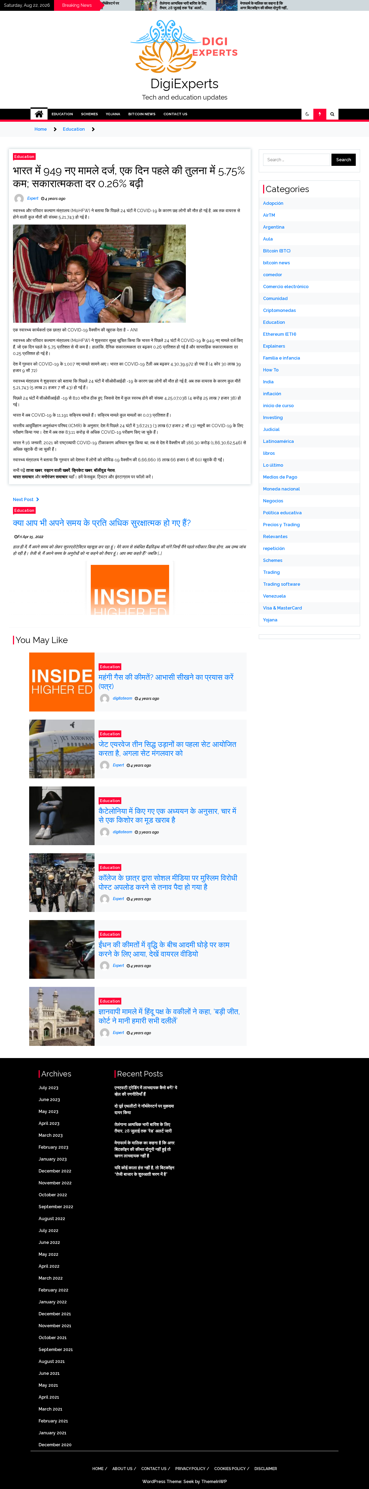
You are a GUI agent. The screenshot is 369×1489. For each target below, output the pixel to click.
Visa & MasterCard (282, 608)
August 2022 (52, 1218)
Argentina (273, 227)
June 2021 (49, 1373)
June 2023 (49, 1099)
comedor (272, 274)
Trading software (281, 584)
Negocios (273, 500)
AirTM (269, 215)
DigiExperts (184, 83)
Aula (268, 239)
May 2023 (48, 1111)
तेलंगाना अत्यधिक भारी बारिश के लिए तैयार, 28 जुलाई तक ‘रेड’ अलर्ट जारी (148, 5)
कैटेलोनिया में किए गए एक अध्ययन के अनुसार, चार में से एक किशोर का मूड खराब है (167, 816)
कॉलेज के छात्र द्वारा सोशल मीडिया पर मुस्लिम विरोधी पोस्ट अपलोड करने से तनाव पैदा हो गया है (168, 883)
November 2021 (55, 1325)
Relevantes (275, 536)
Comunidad (275, 298)
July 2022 (48, 1230)
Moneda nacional (281, 489)
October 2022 (53, 1194)
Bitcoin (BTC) (276, 250)
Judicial (271, 429)
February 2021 (53, 1421)
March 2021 (50, 1409)
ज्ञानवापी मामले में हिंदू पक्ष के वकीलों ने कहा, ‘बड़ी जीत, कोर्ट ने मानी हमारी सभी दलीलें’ (169, 1016)
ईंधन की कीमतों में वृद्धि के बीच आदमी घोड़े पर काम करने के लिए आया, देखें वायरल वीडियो (164, 949)
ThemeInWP (214, 1481)
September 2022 (56, 1206)
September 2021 (56, 1349)
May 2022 (48, 1254)
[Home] (39, 114)
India (268, 381)
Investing (273, 417)
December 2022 (55, 1171)
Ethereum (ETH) (279, 334)
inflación (272, 393)
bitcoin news (141, 114)
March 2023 (51, 1135)
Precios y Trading (281, 524)
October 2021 (53, 1337)
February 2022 (53, 1290)
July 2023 (48, 1087)
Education (62, 114)
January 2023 (53, 1159)
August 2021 (52, 1361)
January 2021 (52, 1432)
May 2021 (48, 1385)
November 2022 (55, 1182)
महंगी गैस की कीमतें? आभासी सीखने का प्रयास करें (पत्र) (166, 682)
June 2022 (49, 1242)
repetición (274, 548)
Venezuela (274, 596)
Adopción (273, 203)
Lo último (273, 465)
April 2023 (49, 1123)
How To (271, 370)
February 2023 (53, 1147)
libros (269, 453)
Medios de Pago (280, 477)
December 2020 (55, 1444)
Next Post (23, 499)
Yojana (113, 114)
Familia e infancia (281, 358)
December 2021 (55, 1313)
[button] (307, 114)
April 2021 (49, 1397)
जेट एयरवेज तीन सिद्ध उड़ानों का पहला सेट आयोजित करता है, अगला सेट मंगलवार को (167, 749)
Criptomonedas (279, 310)
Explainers (274, 346)
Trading (271, 572)
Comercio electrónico (285, 286)
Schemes (89, 114)
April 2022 (49, 1266)
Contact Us (175, 114)
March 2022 (51, 1278)
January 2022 (53, 1301)
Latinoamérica (278, 441)
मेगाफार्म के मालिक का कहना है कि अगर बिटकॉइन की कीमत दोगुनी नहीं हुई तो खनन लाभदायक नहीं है (229, 5)
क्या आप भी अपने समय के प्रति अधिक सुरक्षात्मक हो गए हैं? (102, 523)
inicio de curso (278, 405)
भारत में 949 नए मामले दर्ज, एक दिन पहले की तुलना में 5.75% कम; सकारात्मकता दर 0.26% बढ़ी (129, 177)
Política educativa (282, 512)
